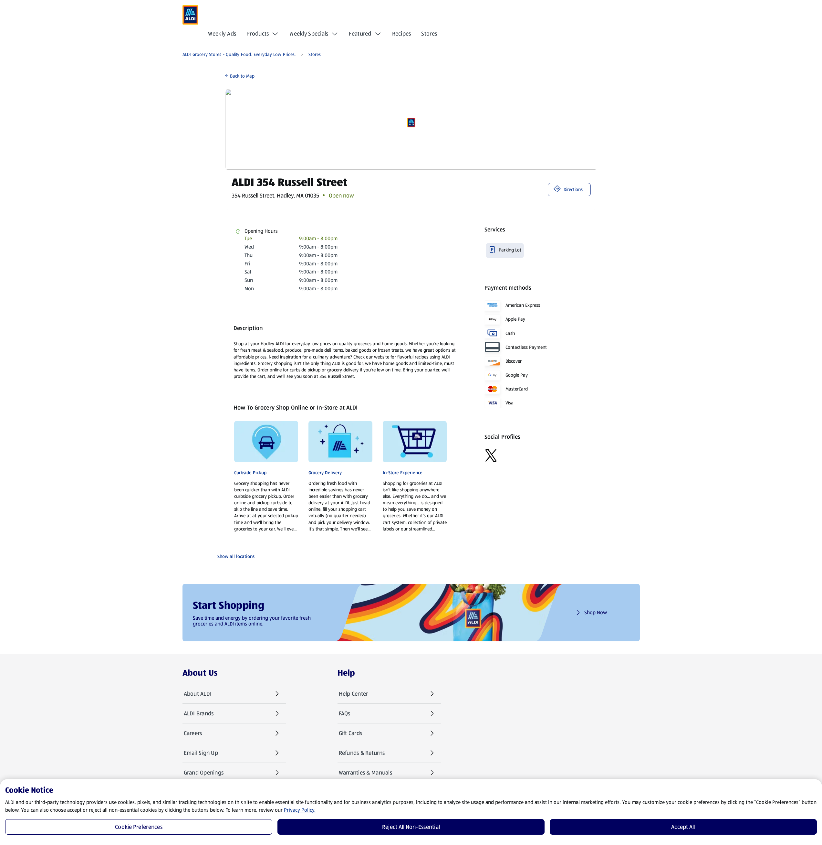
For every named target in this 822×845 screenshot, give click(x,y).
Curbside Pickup (250, 472)
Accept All (683, 827)
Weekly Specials (308, 33)
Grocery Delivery (325, 472)
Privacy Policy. (300, 810)
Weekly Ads (222, 33)
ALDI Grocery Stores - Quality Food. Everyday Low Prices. (239, 54)
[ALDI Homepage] (190, 15)
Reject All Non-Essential (411, 827)
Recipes (401, 33)
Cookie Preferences (138, 827)
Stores (429, 33)
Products (257, 33)
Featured (360, 33)
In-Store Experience (402, 472)
